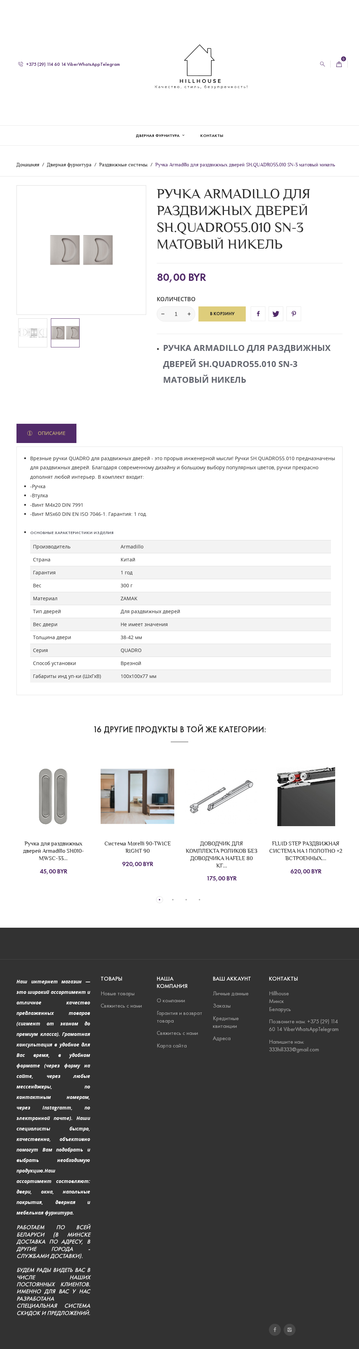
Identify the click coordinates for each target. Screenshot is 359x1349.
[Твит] (276, 313)
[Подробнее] (68, 801)
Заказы (222, 1005)
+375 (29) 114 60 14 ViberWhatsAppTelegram (72, 64)
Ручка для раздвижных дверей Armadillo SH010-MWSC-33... (53, 850)
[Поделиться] (258, 313)
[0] (339, 64)
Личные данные (231, 993)
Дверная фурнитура (158, 135)
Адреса (222, 1038)
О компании (171, 1000)
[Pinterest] (293, 313)
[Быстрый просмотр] (53, 801)
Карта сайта (172, 1045)
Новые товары (118, 993)
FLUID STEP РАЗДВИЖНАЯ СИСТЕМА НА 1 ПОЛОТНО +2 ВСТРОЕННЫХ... (305, 850)
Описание (51, 433)
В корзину (222, 314)
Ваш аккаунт (232, 978)
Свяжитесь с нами (121, 1005)
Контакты (211, 135)
